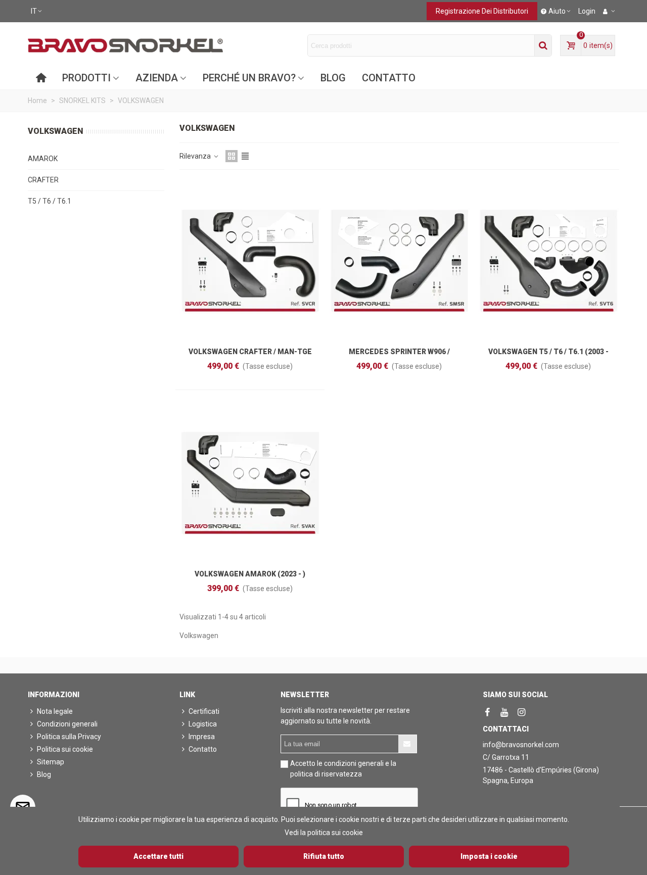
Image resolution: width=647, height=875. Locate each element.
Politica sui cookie (65, 749)
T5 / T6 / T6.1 (49, 201)
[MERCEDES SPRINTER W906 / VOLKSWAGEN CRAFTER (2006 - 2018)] (399, 261)
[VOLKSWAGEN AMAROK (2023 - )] (250, 483)
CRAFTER (43, 180)
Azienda (156, 78)
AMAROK (43, 159)
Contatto (388, 78)
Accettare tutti (158, 856)
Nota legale (55, 711)
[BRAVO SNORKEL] (125, 45)
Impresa (202, 737)
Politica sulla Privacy (69, 737)
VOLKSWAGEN (55, 131)
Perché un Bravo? (249, 78)
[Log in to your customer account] (609, 11)
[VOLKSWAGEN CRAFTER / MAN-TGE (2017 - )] (250, 261)
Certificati (204, 711)
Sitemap (50, 762)
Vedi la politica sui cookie (324, 833)
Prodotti (86, 78)
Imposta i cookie (489, 856)
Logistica (203, 724)
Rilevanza (195, 156)
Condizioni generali (67, 724)
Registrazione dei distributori (482, 11)
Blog (333, 78)
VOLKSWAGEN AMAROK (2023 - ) (250, 574)
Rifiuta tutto (323, 856)
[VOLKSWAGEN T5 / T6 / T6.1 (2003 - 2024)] (548, 261)
